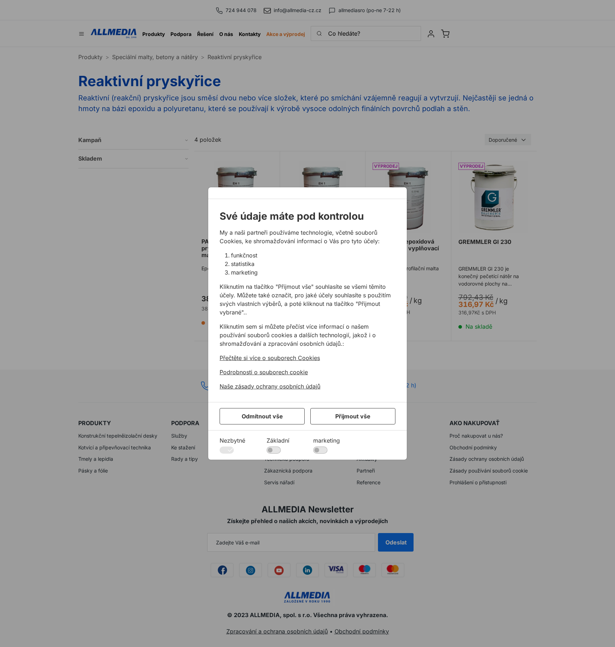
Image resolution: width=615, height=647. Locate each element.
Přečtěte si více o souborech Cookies (270, 357)
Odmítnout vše (262, 416)
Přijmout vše (352, 416)
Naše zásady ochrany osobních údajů (270, 386)
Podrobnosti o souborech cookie (264, 372)
